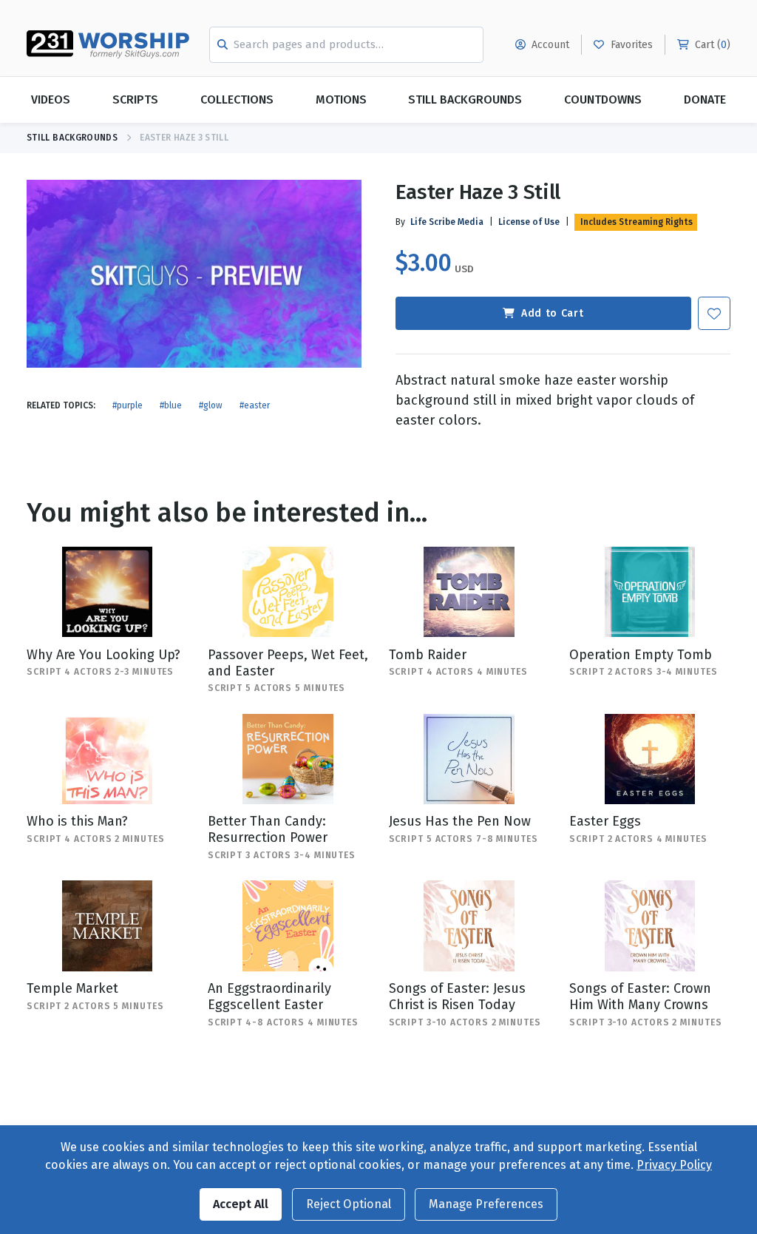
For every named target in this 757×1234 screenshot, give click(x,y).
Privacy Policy (674, 1165)
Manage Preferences (486, 1204)
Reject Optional (348, 1204)
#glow (211, 405)
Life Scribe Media (446, 222)
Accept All (240, 1204)
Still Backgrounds (465, 99)
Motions (341, 99)
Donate (705, 99)
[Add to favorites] (714, 313)
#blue (171, 405)
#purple (127, 405)
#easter (255, 405)
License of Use (529, 222)
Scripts (135, 99)
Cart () (711, 44)
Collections (237, 99)
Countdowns (603, 99)
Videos (50, 99)
